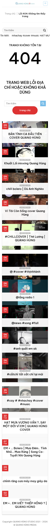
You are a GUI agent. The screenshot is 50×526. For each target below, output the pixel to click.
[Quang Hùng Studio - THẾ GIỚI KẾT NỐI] (25, 3)
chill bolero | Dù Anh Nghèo (25, 189)
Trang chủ (10, 13)
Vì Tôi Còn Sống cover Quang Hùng (25, 212)
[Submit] (44, 30)
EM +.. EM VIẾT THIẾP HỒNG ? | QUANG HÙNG (25, 504)
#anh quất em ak (25, 348)
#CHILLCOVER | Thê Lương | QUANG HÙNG (25, 238)
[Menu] (45, 3)
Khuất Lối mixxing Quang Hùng (25, 163)
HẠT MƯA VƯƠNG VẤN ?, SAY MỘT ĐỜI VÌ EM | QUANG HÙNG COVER (25, 426)
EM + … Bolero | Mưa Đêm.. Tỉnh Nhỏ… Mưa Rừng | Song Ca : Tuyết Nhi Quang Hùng (25, 451)
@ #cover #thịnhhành (25, 271)
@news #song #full (25, 323)
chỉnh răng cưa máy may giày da (25, 481)
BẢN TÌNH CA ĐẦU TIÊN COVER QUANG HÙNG (25, 135)
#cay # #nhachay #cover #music (19, 35)
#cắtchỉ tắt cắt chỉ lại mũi (25, 374)
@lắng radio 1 (25, 297)
